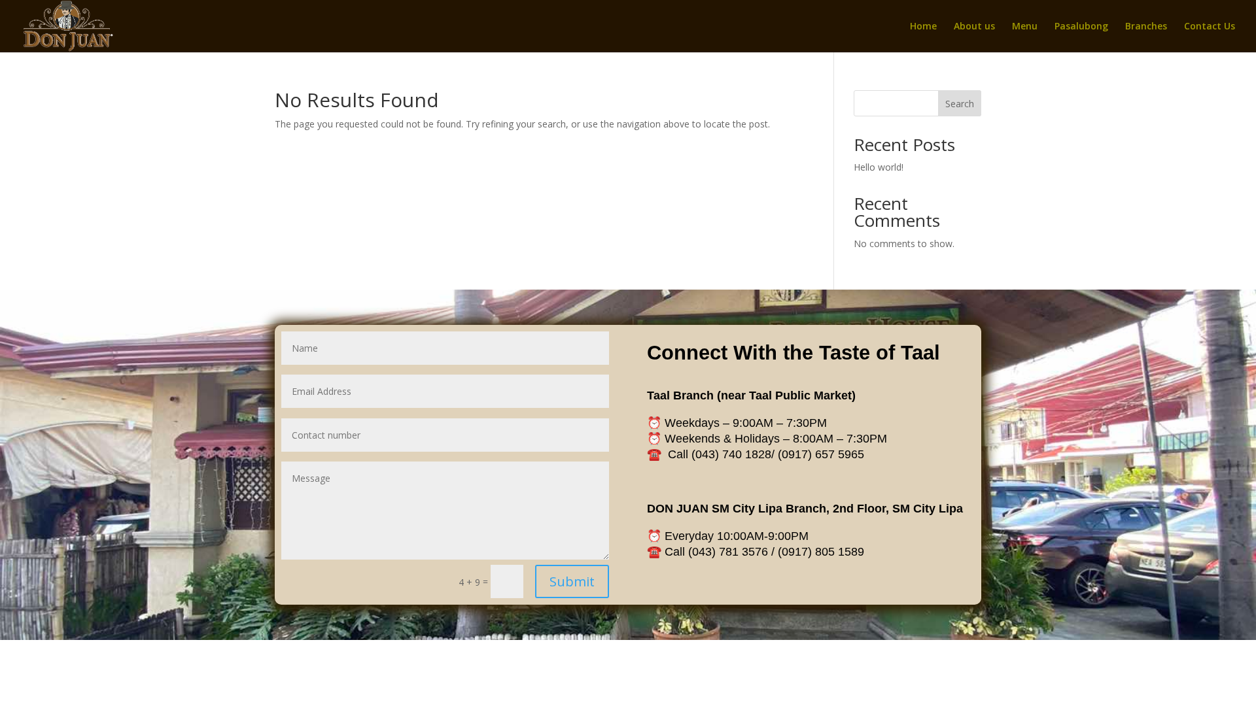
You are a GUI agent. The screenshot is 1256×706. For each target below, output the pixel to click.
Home (923, 27)
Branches (1146, 27)
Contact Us (1209, 27)
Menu (1025, 27)
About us (974, 27)
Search (959, 103)
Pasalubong (1081, 27)
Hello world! (878, 167)
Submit (572, 581)
